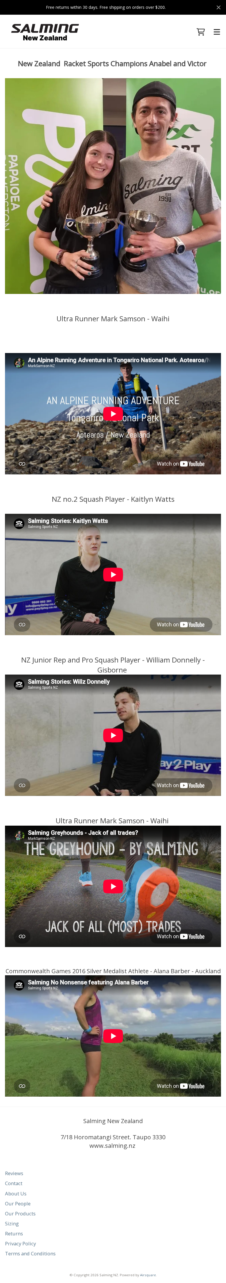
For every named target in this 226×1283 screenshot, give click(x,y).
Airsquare (148, 1275)
